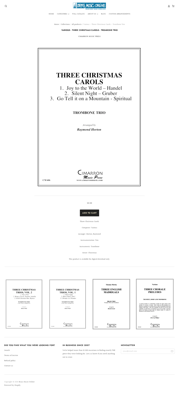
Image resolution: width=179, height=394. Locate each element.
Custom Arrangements (119, 13)
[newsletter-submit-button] (172, 352)
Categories (62, 13)
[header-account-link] (168, 6)
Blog (103, 13)
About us (92, 13)
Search (7, 350)
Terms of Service (11, 355)
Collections (65, 24)
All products (77, 24)
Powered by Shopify (12, 385)
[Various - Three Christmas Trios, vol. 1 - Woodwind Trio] (67, 304)
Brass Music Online (27, 381)
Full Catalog (78, 13)
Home (51, 13)
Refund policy (9, 360)
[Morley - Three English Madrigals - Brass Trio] (111, 304)
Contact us (8, 365)
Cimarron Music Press (89, 36)
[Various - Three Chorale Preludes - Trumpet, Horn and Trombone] (154, 304)
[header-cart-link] (172, 6)
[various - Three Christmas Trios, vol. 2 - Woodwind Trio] (24, 304)
